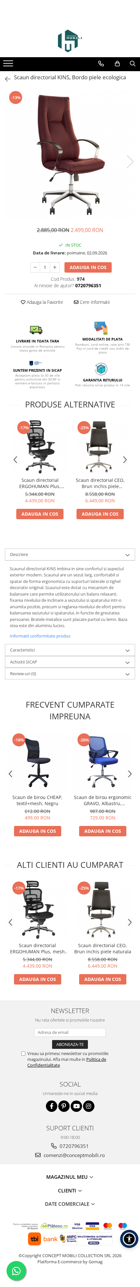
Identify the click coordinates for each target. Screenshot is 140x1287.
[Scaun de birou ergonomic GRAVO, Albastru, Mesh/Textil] (102, 761)
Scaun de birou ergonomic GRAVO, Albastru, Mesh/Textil (103, 800)
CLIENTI (67, 1190)
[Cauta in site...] (132, 63)
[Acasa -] (70, 41)
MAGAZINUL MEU (67, 1177)
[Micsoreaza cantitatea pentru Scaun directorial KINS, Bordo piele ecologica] (35, 267)
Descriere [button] (19, 554)
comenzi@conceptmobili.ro (73, 1155)
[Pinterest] (64, 1106)
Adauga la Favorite (44, 302)
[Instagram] (88, 1106)
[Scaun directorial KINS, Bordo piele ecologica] (70, 155)
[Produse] (9, 65)
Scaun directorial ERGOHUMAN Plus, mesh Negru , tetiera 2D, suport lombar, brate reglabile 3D (40, 483)
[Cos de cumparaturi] (117, 63)
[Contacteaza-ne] (101, 63)
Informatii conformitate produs (40, 636)
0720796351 (73, 1146)
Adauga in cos (88, 267)
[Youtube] (76, 1106)
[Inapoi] (5, 79)
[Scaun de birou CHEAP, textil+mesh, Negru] (37, 761)
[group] (70, 155)
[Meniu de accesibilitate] (129, 1239)
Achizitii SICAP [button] (23, 662)
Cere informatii (94, 302)
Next (130, 161)
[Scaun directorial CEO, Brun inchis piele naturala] (100, 447)
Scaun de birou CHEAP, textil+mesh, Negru (37, 800)
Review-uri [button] (23, 673)
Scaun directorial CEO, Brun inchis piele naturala (100, 483)
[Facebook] (51, 1106)
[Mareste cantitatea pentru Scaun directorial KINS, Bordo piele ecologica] (55, 267)
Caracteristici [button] (22, 650)
